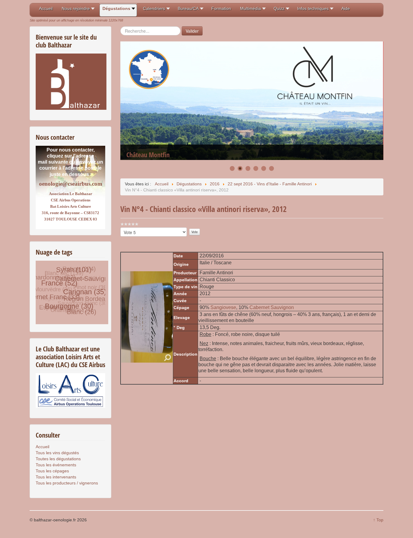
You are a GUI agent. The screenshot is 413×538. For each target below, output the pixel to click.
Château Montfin (148, 134)
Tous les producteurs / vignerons (67, 483)
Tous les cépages (52, 470)
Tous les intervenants (56, 476)
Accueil (42, 446)
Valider (192, 31)
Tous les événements (56, 464)
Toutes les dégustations (58, 458)
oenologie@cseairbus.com (70, 184)
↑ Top (378, 519)
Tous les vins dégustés (57, 452)
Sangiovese (223, 307)
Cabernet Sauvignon (271, 307)
